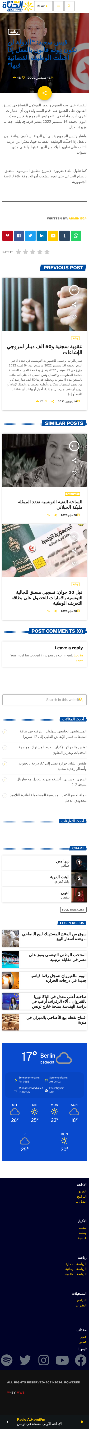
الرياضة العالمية (76, 1274)
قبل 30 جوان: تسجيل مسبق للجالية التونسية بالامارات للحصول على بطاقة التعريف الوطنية (46, 597)
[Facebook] (81, 1360)
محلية (83, 1228)
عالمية (82, 1238)
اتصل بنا (81, 1201)
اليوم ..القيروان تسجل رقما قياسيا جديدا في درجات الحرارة (58, 978)
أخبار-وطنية (72, 494)
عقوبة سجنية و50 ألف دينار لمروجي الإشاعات (44, 350)
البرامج (82, 1196)
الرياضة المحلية (76, 1264)
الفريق (82, 1191)
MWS (21, 1393)
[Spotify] (7, 1360)
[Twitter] (25, 1360)
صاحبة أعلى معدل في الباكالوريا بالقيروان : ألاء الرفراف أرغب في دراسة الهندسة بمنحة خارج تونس (59, 1001)
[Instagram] (44, 1360)
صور (83, 1336)
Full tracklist (73, 909)
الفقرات (81, 1305)
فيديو (83, 1342)
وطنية (14, 32)
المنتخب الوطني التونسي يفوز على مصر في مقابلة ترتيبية (58, 957)
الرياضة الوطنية (76, 1269)
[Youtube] (62, 1360)
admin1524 (78, 218)
